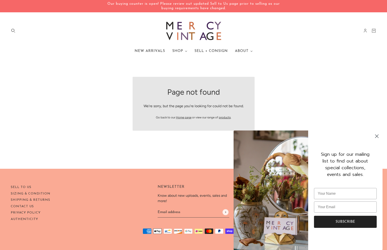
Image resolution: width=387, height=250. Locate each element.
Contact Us (22, 206)
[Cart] (373, 30)
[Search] (13, 30)
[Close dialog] (377, 136)
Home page (183, 117)
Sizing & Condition (30, 193)
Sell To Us (21, 187)
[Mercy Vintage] (193, 30)
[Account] (365, 30)
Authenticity (24, 219)
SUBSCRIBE (345, 222)
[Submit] (225, 212)
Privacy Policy (26, 212)
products (225, 117)
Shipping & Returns (30, 200)
